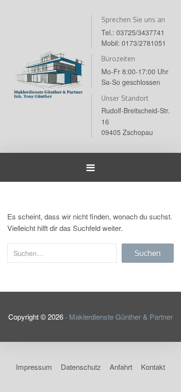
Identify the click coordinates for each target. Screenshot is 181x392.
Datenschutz (81, 367)
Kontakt (153, 367)
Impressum (34, 367)
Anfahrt (121, 367)
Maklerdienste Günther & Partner (121, 316)
